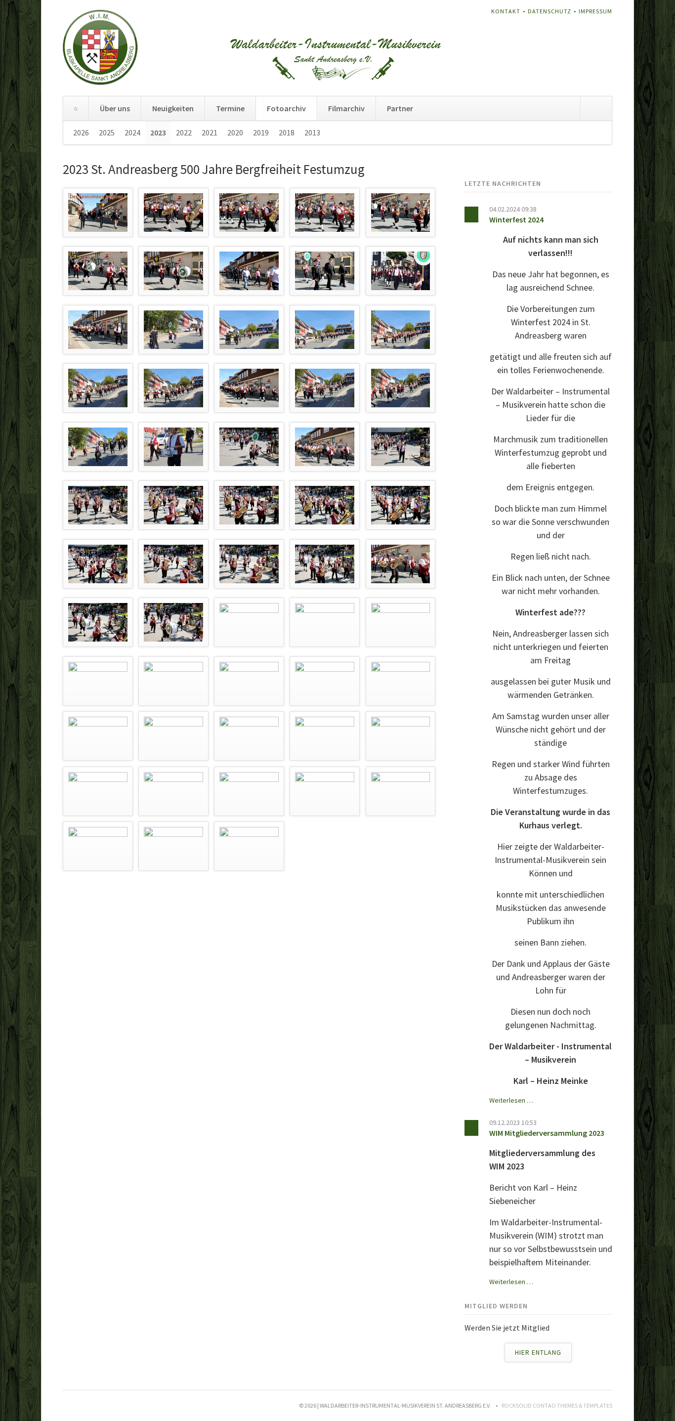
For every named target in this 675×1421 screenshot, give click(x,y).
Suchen (596, 108)
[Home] (75, 108)
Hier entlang (538, 1352)
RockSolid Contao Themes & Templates (557, 1405)
